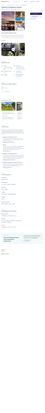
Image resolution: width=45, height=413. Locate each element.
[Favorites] (43, 1)
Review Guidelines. (34, 237)
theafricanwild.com (6, 253)
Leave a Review (27, 240)
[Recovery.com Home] (5, 1)
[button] (36, 14)
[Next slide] (22, 111)
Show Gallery (21, 28)
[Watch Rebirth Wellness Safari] (13, 49)
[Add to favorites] (43, 9)
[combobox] (17, 2)
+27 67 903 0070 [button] (6, 91)
